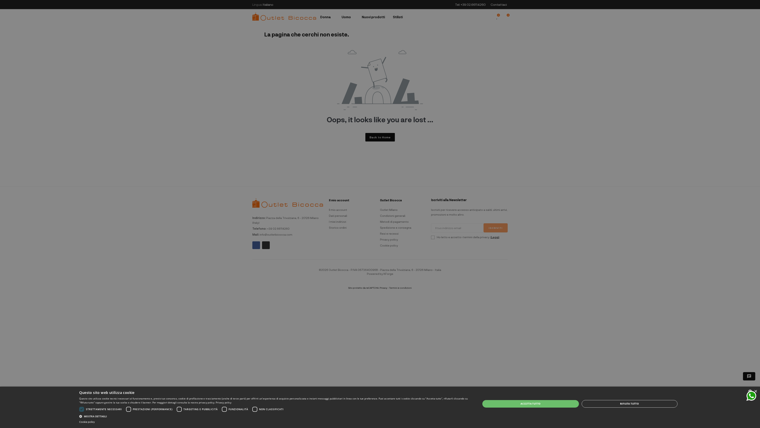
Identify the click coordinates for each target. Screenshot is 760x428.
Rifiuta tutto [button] (629, 403)
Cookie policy (87, 422)
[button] (274, 416)
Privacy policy (223, 402)
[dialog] (380, 407)
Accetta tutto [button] (531, 403)
